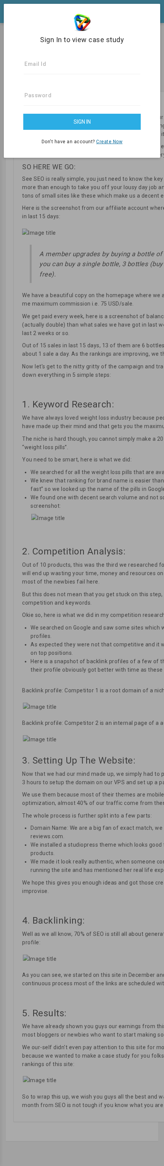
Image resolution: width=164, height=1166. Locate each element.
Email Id (35, 64)
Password (37, 95)
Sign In (82, 122)
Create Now (109, 141)
